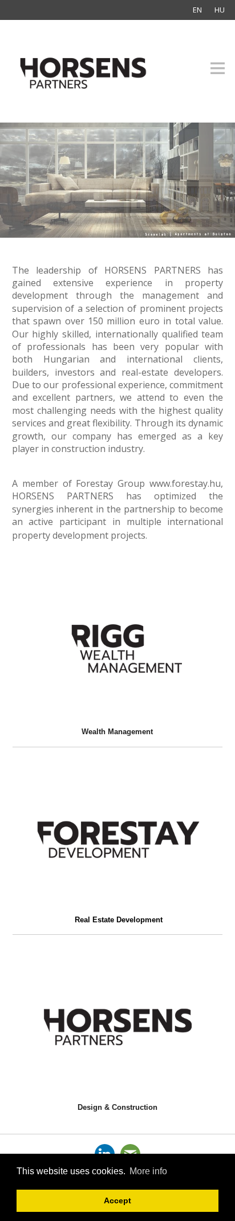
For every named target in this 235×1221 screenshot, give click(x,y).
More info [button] (148, 1171)
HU (219, 10)
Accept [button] (117, 1200)
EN (197, 10)
